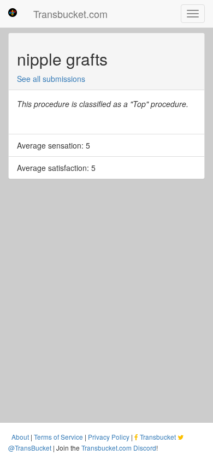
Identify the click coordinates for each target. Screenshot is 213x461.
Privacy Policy (108, 436)
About (20, 436)
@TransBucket (29, 447)
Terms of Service (58, 436)
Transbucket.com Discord (118, 447)
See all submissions (51, 78)
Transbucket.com (70, 14)
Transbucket (158, 436)
